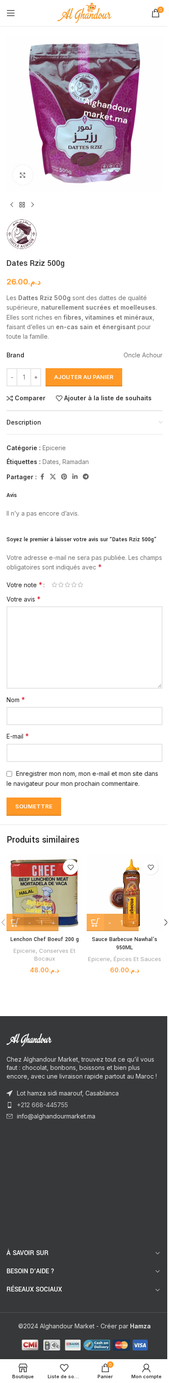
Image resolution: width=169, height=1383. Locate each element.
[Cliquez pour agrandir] (22, 175)
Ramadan (75, 461)
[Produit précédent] (11, 205)
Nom (15, 699)
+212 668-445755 (42, 1104)
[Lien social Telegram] (85, 477)
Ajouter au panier (84, 376)
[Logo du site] (85, 12)
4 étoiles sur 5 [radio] (74, 585)
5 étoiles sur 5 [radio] (80, 585)
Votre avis (23, 599)
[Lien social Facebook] (42, 477)
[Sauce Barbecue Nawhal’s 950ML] (124, 893)
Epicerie (54, 447)
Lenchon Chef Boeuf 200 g (44, 939)
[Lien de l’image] (54, 1039)
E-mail (17, 736)
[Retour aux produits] (22, 205)
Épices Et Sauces (137, 958)
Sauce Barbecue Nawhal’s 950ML (124, 943)
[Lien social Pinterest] (64, 477)
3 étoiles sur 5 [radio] (67, 585)
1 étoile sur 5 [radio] (54, 585)
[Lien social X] (52, 477)
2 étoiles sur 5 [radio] (61, 585)
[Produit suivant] (32, 205)
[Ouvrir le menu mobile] (11, 13)
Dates (50, 461)
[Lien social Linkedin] (75, 477)
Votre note (24, 584)
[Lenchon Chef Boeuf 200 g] (44, 893)
